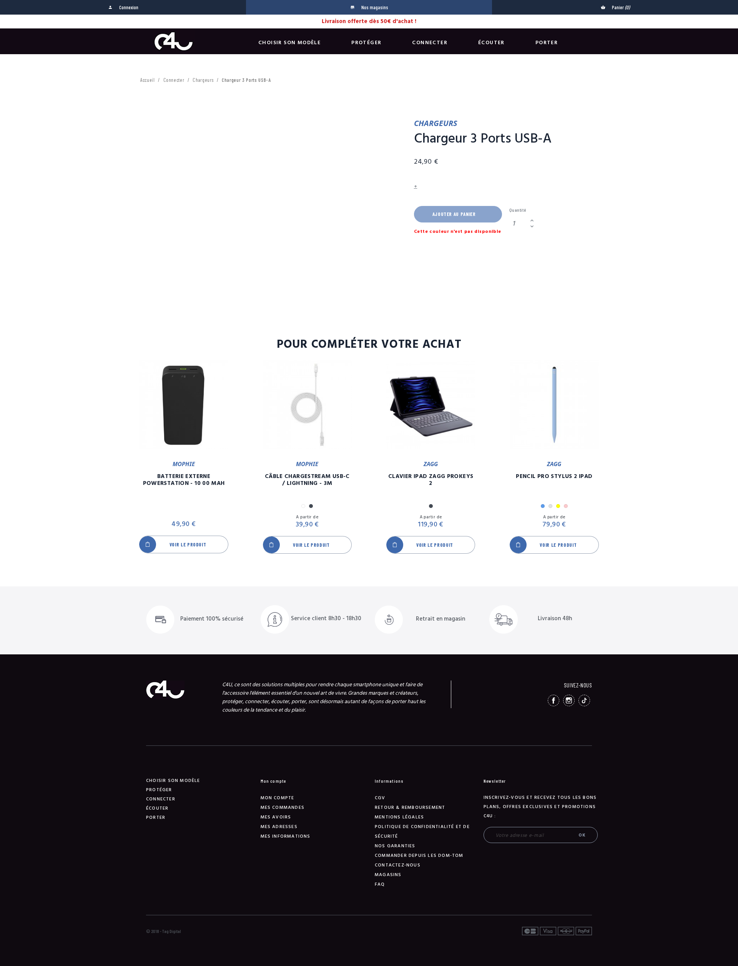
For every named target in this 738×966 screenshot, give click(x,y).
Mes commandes (283, 807)
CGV (380, 798)
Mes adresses (279, 826)
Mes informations (286, 836)
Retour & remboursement (410, 807)
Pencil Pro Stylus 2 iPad (554, 476)
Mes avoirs (276, 817)
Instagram (568, 700)
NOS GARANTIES (395, 846)
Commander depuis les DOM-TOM (419, 855)
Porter (546, 42)
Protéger (366, 42)
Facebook (553, 700)
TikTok (584, 700)
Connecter (429, 42)
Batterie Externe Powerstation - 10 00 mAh (184, 480)
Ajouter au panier (454, 214)
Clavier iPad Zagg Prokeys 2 (430, 480)
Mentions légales (399, 817)
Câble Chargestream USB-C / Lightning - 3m (307, 480)
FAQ (380, 884)
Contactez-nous (398, 865)
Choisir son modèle (289, 42)
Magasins (388, 874)
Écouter (491, 42)
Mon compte (277, 798)
